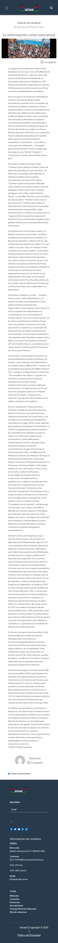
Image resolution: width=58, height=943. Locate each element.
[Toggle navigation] (7, 8)
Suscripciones (16, 906)
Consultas (14, 899)
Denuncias (15, 902)
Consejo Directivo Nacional (23, 909)
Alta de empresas (18, 912)
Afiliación (14, 896)
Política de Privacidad (29, 935)
